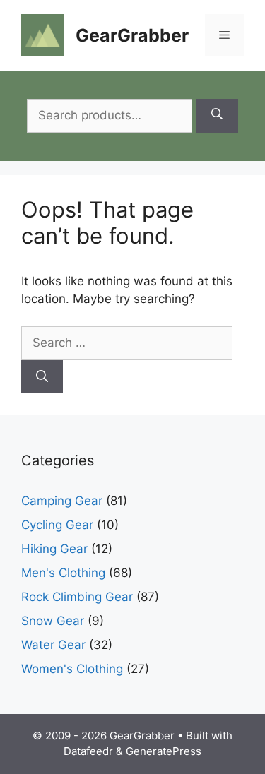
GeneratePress (163, 751)
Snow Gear (52, 621)
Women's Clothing (72, 669)
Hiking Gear (54, 549)
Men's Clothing (63, 573)
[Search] (217, 116)
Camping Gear (61, 501)
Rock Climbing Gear (77, 597)
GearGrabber (132, 35)
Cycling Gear (57, 525)
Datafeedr (88, 751)
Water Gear (53, 645)
